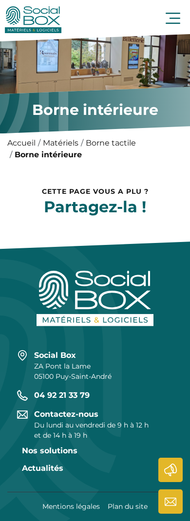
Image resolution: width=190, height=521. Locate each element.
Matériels (60, 143)
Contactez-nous (170, 501)
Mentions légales (71, 506)
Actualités (170, 470)
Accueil (21, 143)
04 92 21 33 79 (62, 395)
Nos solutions (49, 450)
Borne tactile (111, 143)
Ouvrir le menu (173, 18)
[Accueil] (33, 18)
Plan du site (128, 506)
